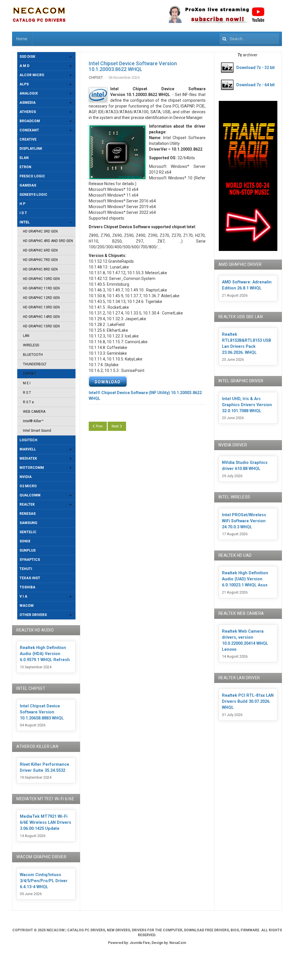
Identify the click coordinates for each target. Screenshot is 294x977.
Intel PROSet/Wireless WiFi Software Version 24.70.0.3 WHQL (244, 521)
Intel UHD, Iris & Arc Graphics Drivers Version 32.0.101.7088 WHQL (247, 404)
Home (21, 39)
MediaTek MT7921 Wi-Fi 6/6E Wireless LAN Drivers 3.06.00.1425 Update (45, 822)
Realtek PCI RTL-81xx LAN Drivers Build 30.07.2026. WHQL (248, 701)
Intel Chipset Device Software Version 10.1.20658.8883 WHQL (42, 712)
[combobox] (249, 38)
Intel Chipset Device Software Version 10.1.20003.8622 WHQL (133, 66)
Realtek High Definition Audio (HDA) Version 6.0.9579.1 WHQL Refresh (45, 653)
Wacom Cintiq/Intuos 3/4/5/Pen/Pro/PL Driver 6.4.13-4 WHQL (43, 880)
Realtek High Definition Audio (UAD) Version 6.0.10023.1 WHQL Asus (245, 579)
